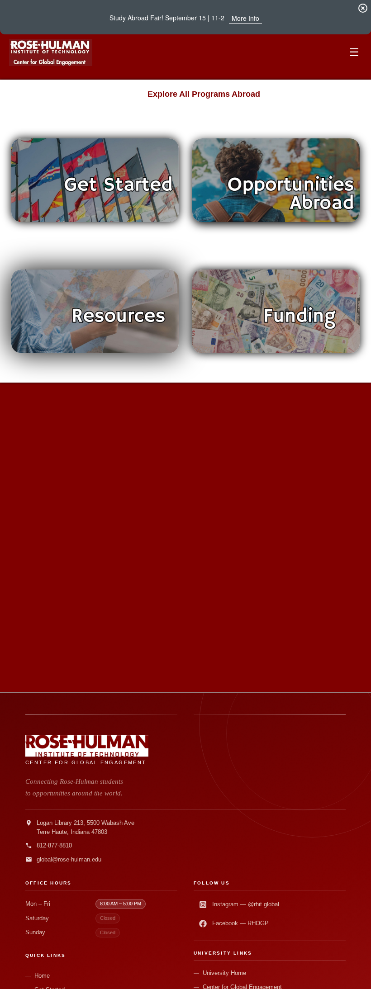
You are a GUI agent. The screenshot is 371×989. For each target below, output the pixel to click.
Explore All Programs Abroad (203, 94)
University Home (224, 973)
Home (42, 975)
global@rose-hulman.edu (69, 859)
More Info (245, 18)
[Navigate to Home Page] (50, 52)
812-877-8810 (54, 845)
